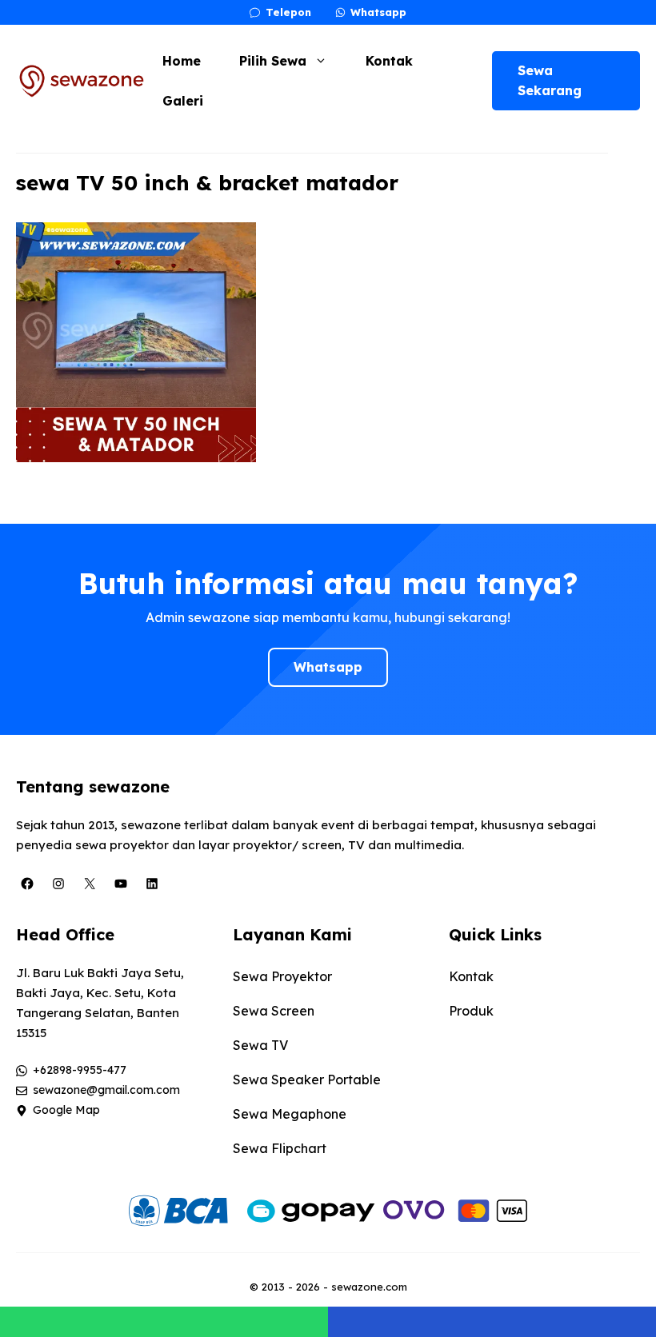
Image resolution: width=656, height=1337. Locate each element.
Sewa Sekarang (550, 80)
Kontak (389, 61)
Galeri (182, 101)
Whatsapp (328, 667)
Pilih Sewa (272, 61)
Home (181, 61)
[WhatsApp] (164, 1322)
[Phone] (492, 1322)
